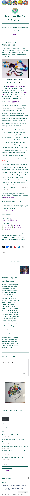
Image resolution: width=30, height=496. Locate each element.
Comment (23, 373)
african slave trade (10, 233)
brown (13, 50)
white (24, 54)
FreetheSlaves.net (8, 197)
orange (13, 52)
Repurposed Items (6, 54)
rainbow (21, 52)
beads (7, 50)
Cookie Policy (8, 489)
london (21, 235)
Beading (3, 50)
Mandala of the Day (15, 16)
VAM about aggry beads (12, 101)
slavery (23, 237)
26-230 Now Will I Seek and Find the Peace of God (14, 440)
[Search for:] (15, 464)
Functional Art (19, 50)
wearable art (19, 54)
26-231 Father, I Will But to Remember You (14, 434)
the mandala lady (6, 239)
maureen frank (5, 237)
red (24, 52)
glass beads (5, 235)
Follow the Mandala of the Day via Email (12, 410)
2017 (24, 48)
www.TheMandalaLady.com (10, 220)
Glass (24, 50)
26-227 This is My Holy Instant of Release (14, 457)
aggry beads (19, 233)
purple (16, 52)
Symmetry (13, 54)
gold (27, 50)
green (3, 52)
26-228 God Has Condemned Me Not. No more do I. (13, 452)
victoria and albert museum (18, 239)
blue (10, 50)
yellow (3, 56)
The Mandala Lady (6, 48)
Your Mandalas (9, 56)
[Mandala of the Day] (15, 2)
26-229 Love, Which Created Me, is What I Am (15, 446)
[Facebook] (2, 427)
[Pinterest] (7, 427)
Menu (14, 34)
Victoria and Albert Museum (15, 86)
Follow (5, 419)
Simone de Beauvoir (11, 211)
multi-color (8, 52)
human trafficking (14, 235)
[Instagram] (5, 427)
